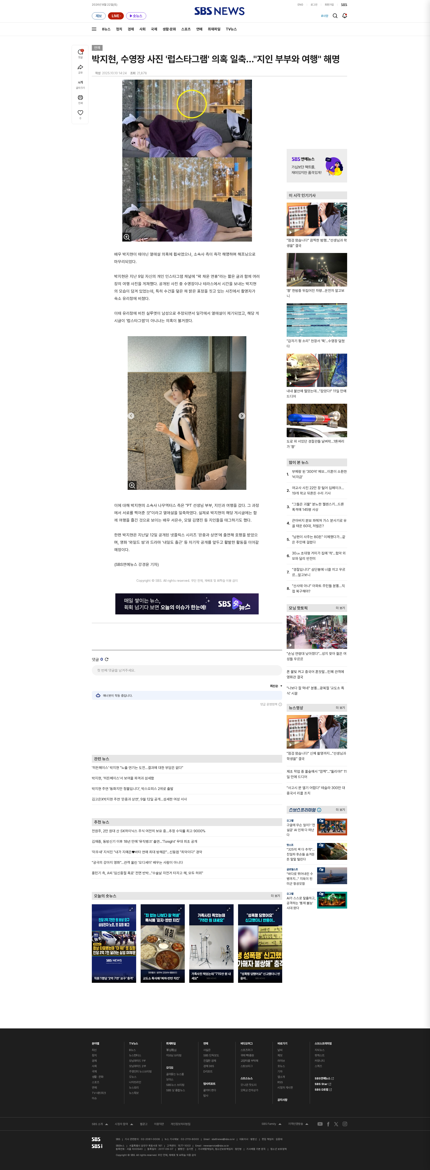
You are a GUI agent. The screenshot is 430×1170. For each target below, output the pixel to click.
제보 (279, 1055)
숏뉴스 (281, 1066)
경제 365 (208, 1066)
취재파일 (214, 29)
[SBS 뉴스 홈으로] (220, 11)
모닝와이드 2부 (137, 1066)
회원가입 (329, 4)
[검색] (335, 15)
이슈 (94, 1098)
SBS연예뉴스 (322, 1077)
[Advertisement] (187, 730)
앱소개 (281, 1077)
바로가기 (282, 1042)
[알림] (344, 15)
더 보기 (274, 895)
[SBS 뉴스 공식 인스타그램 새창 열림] (344, 1124)
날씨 (279, 1050)
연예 (199, 29)
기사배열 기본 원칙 (256, 1149)
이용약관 (159, 1124)
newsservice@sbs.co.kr (216, 1145)
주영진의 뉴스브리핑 (140, 1071)
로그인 (314, 4)
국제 (154, 29)
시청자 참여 (124, 1124)
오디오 (170, 1066)
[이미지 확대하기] (126, 237)
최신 (94, 1050)
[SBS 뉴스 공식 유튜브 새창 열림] (320, 1124)
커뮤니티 (319, 1060)
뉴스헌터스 (135, 1055)
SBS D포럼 (321, 1089)
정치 (119, 29)
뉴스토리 (134, 1087)
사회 (142, 29)
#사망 (324, 16)
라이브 (281, 1060)
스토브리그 (247, 1066)
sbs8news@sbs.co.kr (223, 1139)
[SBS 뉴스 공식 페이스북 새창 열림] (328, 1124)
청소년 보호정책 (278, 1149)
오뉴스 (132, 1077)
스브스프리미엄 (323, 1042)
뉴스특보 (134, 1093)
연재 (205, 1042)
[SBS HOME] (344, 4)
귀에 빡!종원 (247, 1055)
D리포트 (208, 1071)
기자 (279, 1071)
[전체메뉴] (94, 29)
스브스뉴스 (247, 1077)
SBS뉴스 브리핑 (175, 1085)
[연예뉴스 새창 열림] (317, 166)
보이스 (170, 1079)
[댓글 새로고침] (107, 659)
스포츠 (186, 29)
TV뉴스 (231, 29)
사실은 (207, 1050)
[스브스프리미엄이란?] (320, 810)
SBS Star (321, 1083)
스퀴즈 (318, 1066)
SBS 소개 (100, 1124)
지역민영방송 (298, 1124)
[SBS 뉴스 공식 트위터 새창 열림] (336, 1124)
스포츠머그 (247, 1050)
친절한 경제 (209, 1060)
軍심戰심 (171, 1050)
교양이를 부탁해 (249, 1060)
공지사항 (282, 1100)
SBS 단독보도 (211, 1055)
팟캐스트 (319, 1055)
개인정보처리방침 (180, 1124)
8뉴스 (106, 29)
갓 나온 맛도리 (248, 1085)
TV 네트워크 (99, 1093)
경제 (131, 29)
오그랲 (290, 820)
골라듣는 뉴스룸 (175, 1074)
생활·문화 (169, 29)
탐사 (205, 1095)
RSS (280, 1082)
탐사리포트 (209, 1082)
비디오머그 (247, 1042)
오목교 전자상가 (249, 1090)
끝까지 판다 (209, 1090)
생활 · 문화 (97, 1077)
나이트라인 (135, 1082)
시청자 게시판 (285, 1087)
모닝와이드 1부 (137, 1060)
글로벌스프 (292, 869)
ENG (300, 4)
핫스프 (290, 845)
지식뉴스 (319, 1050)
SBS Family (272, 1124)
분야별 (95, 1042)
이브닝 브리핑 (173, 1055)
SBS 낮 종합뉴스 (175, 1090)
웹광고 (143, 1124)
